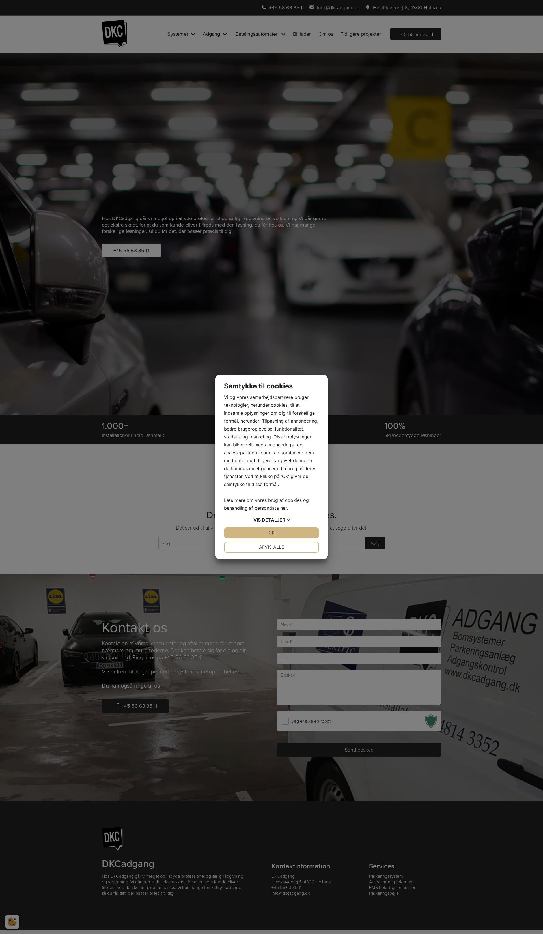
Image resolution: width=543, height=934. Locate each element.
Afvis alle (271, 547)
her (283, 508)
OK (271, 532)
